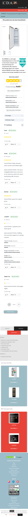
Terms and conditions (14, 468)
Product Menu (21, 10)
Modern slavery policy (14, 472)
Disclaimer (14, 466)
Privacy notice (14, 470)
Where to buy (10, 311)
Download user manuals (14, 505)
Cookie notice (14, 473)
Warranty (14, 502)
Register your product (14, 503)
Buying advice (14, 507)
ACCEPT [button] (20, 514)
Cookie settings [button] (12, 514)
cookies (11, 511)
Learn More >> (14, 382)
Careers (14, 464)
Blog (14, 463)
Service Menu (21, 7)
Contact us (14, 475)
